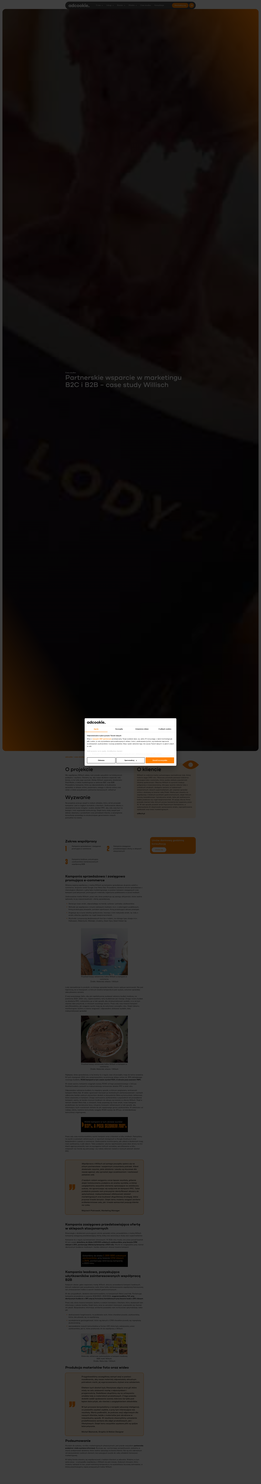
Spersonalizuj (129, 760)
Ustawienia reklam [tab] (142, 729)
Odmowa (101, 760)
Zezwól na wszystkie (160, 760)
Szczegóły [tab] (119, 729)
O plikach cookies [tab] (165, 729)
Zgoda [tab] (96, 729)
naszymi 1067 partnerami (101, 739)
